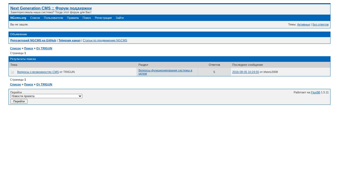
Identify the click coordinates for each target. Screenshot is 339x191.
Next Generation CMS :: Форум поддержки (51, 8)
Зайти (120, 17)
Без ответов (321, 24)
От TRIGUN (44, 48)
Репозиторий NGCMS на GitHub (33, 40)
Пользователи (53, 17)
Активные (303, 24)
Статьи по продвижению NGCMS (105, 40)
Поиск (87, 17)
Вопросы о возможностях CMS (38, 71)
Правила (73, 17)
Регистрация (103, 17)
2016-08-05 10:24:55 (245, 71)
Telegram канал (70, 40)
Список (35, 17)
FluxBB (315, 92)
